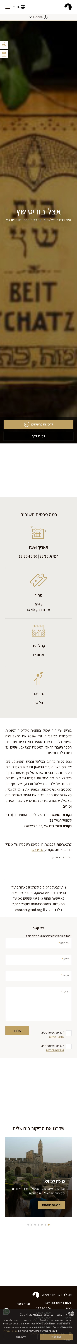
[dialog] (38, 1326)
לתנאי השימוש (56, 1037)
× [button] (69, 1313)
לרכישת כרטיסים (42, 424)
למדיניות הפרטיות (55, 1050)
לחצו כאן (37, 849)
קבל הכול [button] (56, 1336)
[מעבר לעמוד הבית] (68, 6)
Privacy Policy (10, 1330)
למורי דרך (38, 436)
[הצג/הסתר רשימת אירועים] (4, 54)
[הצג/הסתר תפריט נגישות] (4, 45)
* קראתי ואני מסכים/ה (52, 1035)
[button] (19, 6)
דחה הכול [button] (21, 1336)
